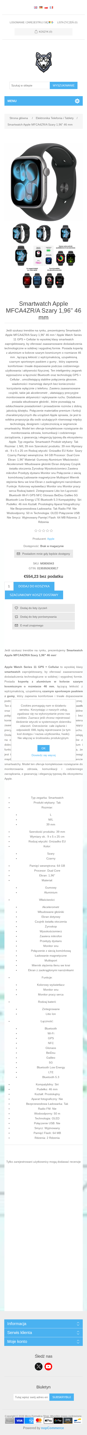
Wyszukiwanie (63, 85)
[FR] (51, 7)
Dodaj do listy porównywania (38, 616)
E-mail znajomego (31, 625)
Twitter (38, 1366)
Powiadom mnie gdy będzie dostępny (46, 553)
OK (43, 748)
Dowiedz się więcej (44, 755)
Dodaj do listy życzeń (33, 608)
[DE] (40, 7)
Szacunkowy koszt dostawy (34, 595)
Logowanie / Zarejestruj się (29, 22)
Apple (50, 538)
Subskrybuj (61, 1397)
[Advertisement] (43, 1267)
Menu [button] (12, 101)
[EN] (35, 7)
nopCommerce (52, 1428)
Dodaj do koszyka (34, 586)
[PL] (46, 7)
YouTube (48, 1366)
